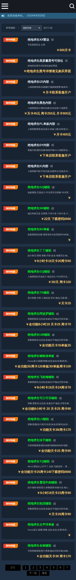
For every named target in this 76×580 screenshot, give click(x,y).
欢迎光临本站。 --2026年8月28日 (26, 15)
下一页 (33, 573)
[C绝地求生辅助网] (41, 6)
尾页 (44, 573)
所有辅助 (10, 28)
